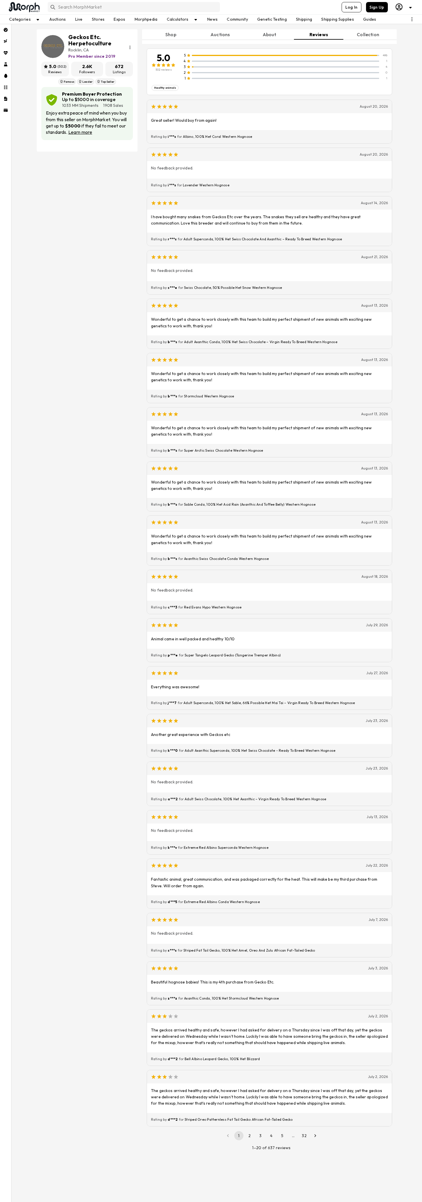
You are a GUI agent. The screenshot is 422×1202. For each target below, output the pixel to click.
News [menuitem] (212, 19)
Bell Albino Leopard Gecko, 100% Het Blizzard (222, 1059)
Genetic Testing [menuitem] (272, 19)
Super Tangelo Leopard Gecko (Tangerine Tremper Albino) (233, 655)
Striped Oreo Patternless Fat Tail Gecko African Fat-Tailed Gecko (239, 1119)
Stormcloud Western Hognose (209, 396)
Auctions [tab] (220, 34)
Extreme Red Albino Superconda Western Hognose (226, 847)
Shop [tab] (170, 34)
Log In (351, 7)
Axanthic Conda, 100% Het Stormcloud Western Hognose (231, 998)
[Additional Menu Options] (412, 19)
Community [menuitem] (237, 19)
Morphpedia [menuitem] (146, 19)
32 (304, 1135)
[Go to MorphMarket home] (24, 7)
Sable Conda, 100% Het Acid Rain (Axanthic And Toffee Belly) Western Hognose (249, 504)
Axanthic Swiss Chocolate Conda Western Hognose (226, 558)
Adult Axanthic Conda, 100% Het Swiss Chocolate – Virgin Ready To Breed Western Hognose (260, 342)
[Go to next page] (315, 1135)
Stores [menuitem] (98, 19)
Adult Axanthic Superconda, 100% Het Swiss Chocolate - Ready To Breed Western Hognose (260, 750)
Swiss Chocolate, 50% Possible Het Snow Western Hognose (233, 287)
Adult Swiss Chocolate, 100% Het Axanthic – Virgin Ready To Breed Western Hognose (255, 799)
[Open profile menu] (404, 7)
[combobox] (133, 7)
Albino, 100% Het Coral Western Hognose (217, 136)
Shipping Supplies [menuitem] (337, 19)
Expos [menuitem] (119, 19)
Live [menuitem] (79, 19)
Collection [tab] (368, 34)
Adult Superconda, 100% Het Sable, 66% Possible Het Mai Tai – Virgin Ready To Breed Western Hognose (269, 703)
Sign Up (376, 7)
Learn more (80, 132)
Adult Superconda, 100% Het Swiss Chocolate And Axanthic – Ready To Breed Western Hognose (262, 239)
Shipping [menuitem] (304, 19)
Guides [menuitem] (369, 19)
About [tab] (269, 34)
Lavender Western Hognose (206, 185)
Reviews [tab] (318, 34)
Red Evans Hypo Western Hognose (212, 607)
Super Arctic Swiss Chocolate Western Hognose (223, 450)
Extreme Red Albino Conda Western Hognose (222, 902)
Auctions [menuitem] (57, 19)
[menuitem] (5, 30)
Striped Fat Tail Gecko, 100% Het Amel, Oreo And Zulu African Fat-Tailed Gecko (249, 950)
